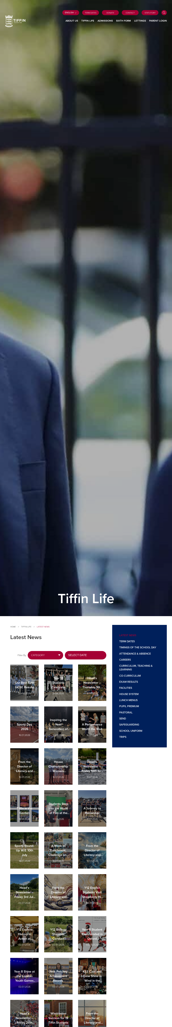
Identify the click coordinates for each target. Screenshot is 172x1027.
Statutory (150, 12)
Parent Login (158, 20)
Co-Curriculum (130, 675)
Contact (130, 12)
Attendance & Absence (135, 653)
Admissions (105, 20)
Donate (110, 12)
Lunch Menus (128, 700)
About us (72, 20)
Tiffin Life (87, 20)
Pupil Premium (129, 706)
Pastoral (126, 712)
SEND (122, 718)
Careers (125, 659)
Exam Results (128, 682)
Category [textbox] (38, 655)
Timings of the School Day (137, 647)
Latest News (127, 635)
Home (13, 626)
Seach (164, 12)
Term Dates (90, 12)
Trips (122, 737)
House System (129, 694)
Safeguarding (129, 724)
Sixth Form (123, 20)
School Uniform (130, 731)
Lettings (140, 20)
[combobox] (45, 655)
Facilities (125, 688)
